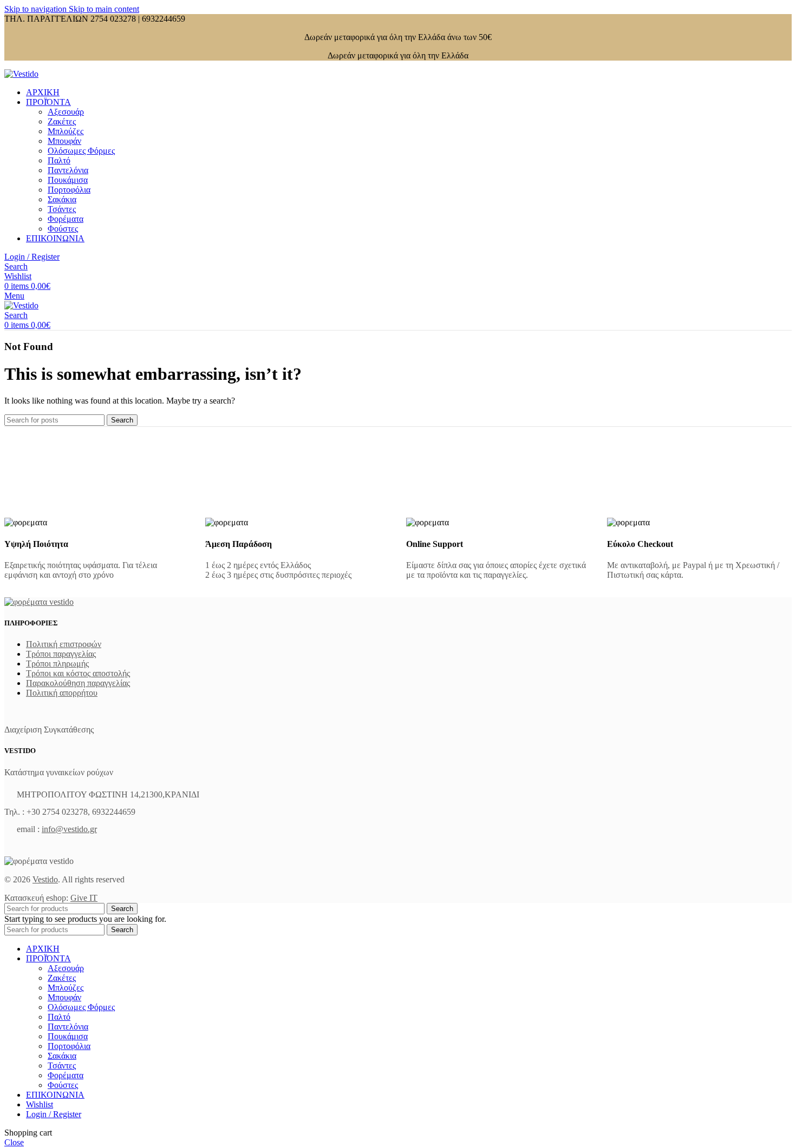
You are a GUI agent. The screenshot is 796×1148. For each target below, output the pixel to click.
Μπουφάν (64, 141)
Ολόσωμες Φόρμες (81, 150)
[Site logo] (21, 73)
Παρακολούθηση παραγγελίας (78, 683)
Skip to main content (104, 9)
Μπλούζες (65, 131)
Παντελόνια (68, 170)
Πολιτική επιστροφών (63, 644)
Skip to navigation (36, 9)
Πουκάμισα (68, 179)
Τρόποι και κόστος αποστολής (78, 673)
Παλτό (59, 160)
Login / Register (53, 1114)
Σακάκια (62, 199)
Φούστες (63, 228)
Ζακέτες (62, 121)
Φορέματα (65, 218)
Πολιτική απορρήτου (61, 692)
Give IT (83, 897)
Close (14, 1142)
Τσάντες (62, 209)
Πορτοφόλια (69, 189)
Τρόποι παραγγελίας (61, 653)
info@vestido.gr (69, 829)
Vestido (45, 879)
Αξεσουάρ (66, 111)
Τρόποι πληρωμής (57, 663)
